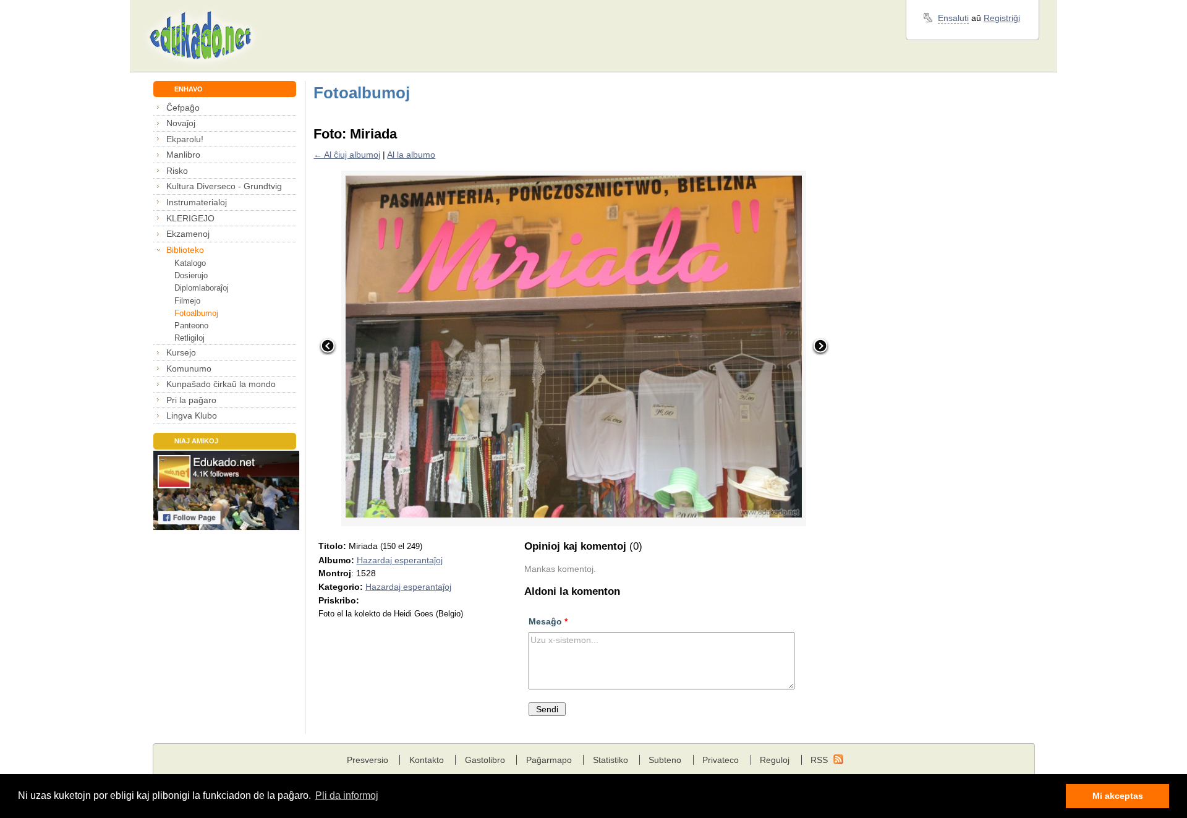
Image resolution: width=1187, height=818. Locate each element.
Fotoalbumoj (196, 313)
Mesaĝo (548, 621)
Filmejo (187, 300)
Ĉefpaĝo (183, 108)
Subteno (665, 760)
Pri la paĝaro (191, 400)
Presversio (367, 760)
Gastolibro (485, 760)
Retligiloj (189, 338)
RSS (819, 760)
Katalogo (190, 263)
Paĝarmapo (549, 760)
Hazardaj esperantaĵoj (400, 560)
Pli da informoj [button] (346, 795)
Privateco (720, 760)
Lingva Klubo (191, 415)
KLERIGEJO (190, 218)
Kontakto (426, 760)
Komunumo (188, 368)
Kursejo (181, 352)
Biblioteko (185, 250)
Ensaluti (953, 18)
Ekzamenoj (188, 234)
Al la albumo (411, 155)
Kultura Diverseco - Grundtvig (224, 186)
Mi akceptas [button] (1117, 796)
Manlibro (183, 155)
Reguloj (774, 760)
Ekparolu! (184, 139)
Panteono (191, 325)
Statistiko (610, 760)
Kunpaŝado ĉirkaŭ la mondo (221, 384)
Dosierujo (191, 275)
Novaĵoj (180, 123)
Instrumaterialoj (196, 202)
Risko (177, 171)
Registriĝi (1002, 18)
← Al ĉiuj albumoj (346, 155)
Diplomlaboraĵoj (201, 287)
